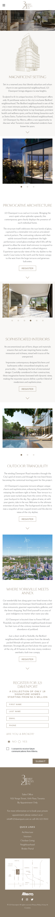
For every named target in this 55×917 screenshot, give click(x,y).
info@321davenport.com (18, 819)
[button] (21, 187)
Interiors (27, 836)
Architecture (27, 832)
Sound (50, 29)
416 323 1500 (41, 819)
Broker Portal (27, 848)
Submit (41, 761)
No (14, 741)
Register (27, 268)
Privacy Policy (36, 905)
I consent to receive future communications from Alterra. (25, 750)
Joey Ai (45, 905)
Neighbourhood (27, 844)
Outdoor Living (28, 840)
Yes (25, 741)
